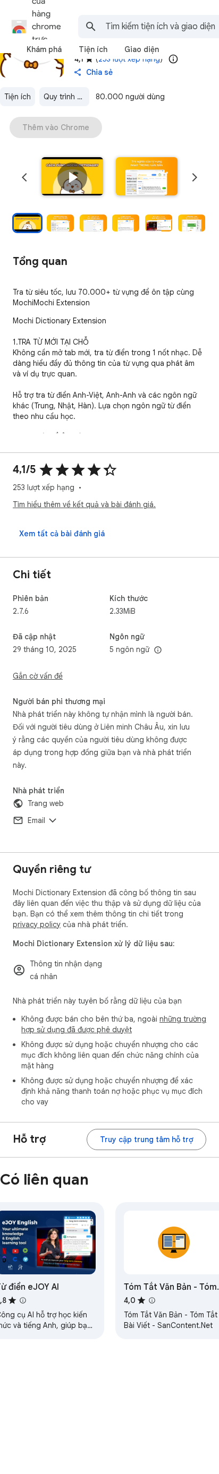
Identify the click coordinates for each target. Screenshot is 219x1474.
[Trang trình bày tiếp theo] (194, 177)
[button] (72, 177)
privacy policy (37, 924)
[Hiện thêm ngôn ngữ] (157, 650)
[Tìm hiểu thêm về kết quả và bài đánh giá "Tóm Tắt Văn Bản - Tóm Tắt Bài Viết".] (152, 1300)
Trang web (46, 803)
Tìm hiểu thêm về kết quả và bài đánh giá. (84, 504)
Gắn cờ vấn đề (38, 676)
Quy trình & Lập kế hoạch (66, 96)
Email (36, 820)
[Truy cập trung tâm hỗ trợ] (146, 1139)
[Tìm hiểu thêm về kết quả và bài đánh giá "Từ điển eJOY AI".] (23, 1300)
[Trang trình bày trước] (24, 177)
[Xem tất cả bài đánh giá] (62, 533)
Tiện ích (17, 96)
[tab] (44, 49)
